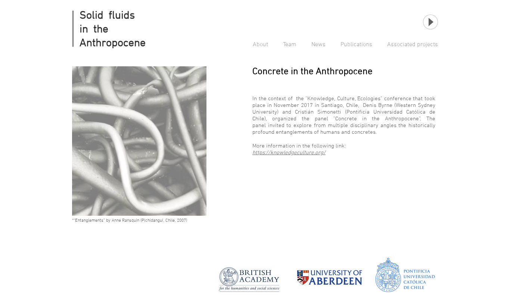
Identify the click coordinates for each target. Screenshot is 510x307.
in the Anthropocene (113, 36)
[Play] (430, 22)
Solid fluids (107, 16)
